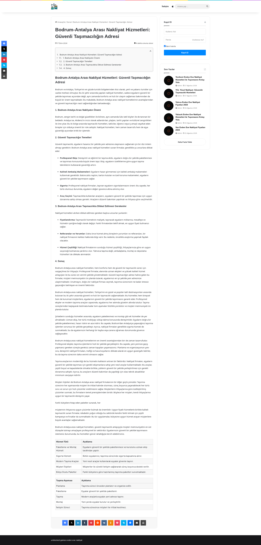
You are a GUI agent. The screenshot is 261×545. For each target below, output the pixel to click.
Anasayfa (61, 22)
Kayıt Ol (184, 52)
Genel (69, 22)
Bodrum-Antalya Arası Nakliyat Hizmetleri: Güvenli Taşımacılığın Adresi (91, 54)
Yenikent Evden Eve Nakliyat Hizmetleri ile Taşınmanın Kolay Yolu (189, 79)
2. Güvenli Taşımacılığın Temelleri (77, 61)
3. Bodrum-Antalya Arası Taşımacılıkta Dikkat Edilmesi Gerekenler (92, 65)
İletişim (165, 6)
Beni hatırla (171, 46)
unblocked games (58, 540)
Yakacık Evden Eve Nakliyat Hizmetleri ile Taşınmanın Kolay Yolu (189, 117)
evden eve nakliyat (74, 540)
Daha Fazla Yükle (185, 142)
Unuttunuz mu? (198, 40)
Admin (179, 86)
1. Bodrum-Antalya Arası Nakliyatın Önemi (81, 58)
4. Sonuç (67, 68)
